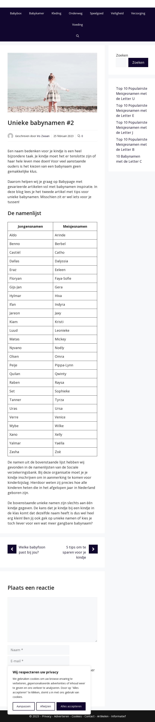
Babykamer (36, 13)
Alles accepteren (71, 706)
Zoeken (122, 55)
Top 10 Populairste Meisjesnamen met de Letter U (131, 93)
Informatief (118, 716)
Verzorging (138, 13)
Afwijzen (45, 706)
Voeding (77, 24)
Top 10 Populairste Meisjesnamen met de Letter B (131, 144)
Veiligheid (117, 13)
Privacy (46, 716)
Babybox (16, 13)
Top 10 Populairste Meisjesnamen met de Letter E (131, 110)
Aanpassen (24, 706)
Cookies (77, 716)
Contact (89, 716)
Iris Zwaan (43, 136)
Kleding (56, 13)
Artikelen (102, 716)
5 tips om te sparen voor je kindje (74, 552)
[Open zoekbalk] (77, 35)
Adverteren (61, 716)
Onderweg (75, 13)
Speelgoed (96, 13)
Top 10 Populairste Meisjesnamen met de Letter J (131, 127)
